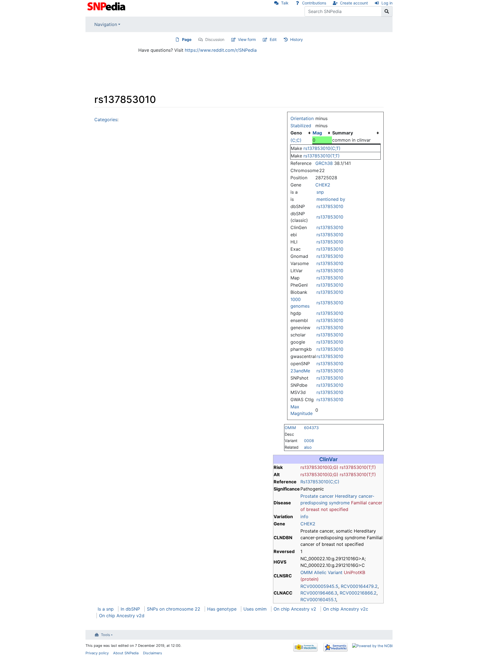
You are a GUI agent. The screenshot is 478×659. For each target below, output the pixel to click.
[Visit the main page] (106, 6)
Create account (354, 3)
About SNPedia (126, 653)
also (308, 447)
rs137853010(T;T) (321, 156)
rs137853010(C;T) (322, 148)
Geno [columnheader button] (296, 133)
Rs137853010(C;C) (319, 481)
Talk (285, 3)
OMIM (290, 427)
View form (247, 39)
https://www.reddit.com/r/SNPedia (221, 50)
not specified (334, 509)
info (304, 516)
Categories (105, 119)
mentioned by (330, 199)
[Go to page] (387, 11)
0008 (309, 440)
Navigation (105, 24)
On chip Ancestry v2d (121, 615)
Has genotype (222, 609)
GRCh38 (324, 163)
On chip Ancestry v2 (295, 609)
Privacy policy (97, 653)
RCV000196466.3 (318, 593)
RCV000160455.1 (318, 599)
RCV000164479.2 (359, 586)
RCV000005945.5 (319, 586)
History (296, 39)
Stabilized (300, 125)
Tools (105, 635)
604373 (311, 427)
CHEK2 (322, 185)
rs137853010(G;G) (319, 467)
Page (186, 39)
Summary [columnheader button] (342, 133)
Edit (273, 39)
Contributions (314, 3)
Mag (317, 133)
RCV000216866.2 (358, 593)
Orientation (302, 118)
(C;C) (296, 140)
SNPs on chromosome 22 (173, 609)
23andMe (300, 370)
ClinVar (328, 459)
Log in (387, 3)
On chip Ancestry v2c (345, 609)
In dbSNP (130, 609)
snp (320, 192)
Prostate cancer (317, 496)
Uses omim (255, 609)
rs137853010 (329, 206)
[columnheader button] (322, 132)
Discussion (214, 39)
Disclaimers (152, 653)
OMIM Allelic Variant (321, 572)
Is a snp (106, 609)
